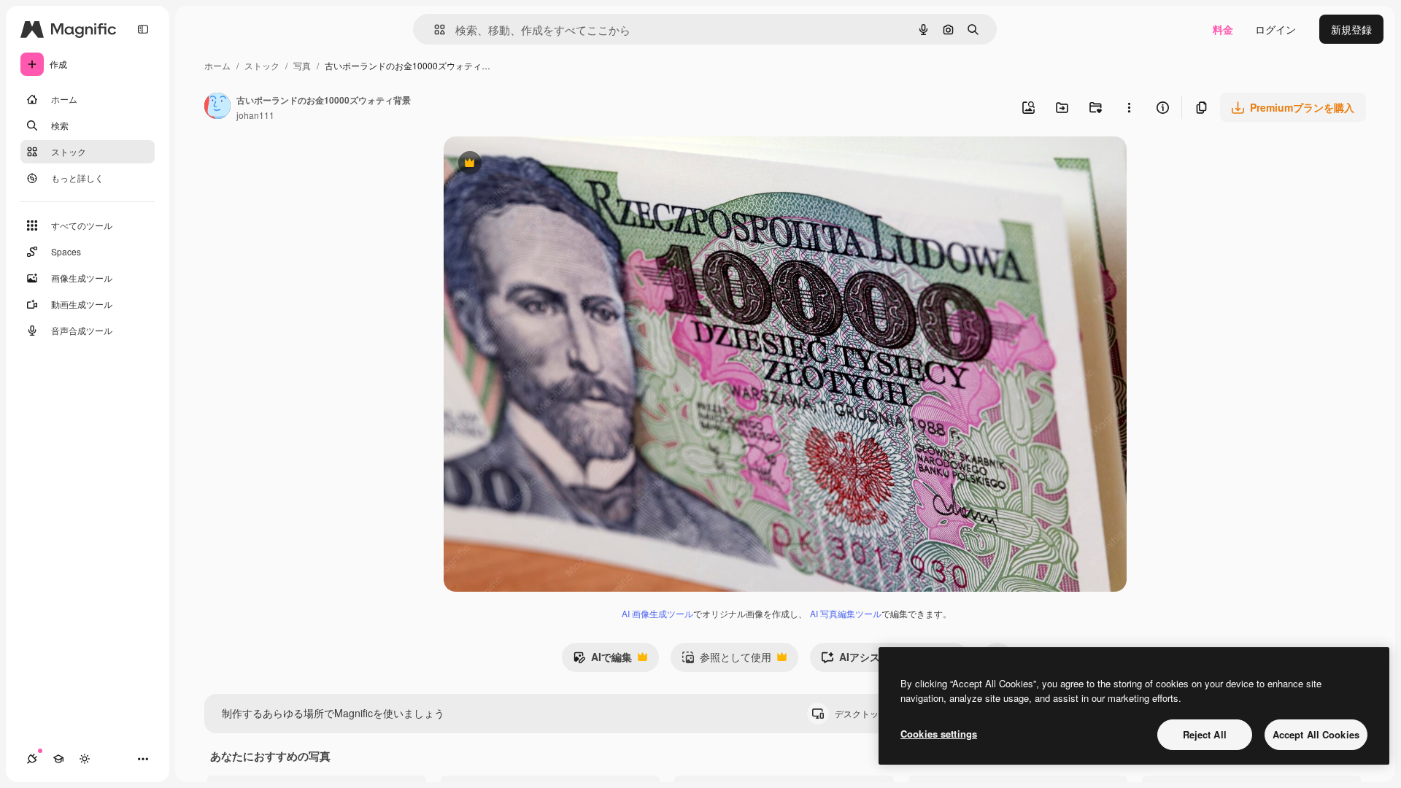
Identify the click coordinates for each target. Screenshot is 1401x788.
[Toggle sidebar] (143, 29)
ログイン (1275, 29)
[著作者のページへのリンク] (217, 107)
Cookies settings (938, 734)
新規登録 (1351, 29)
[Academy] (58, 758)
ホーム (217, 65)
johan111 (255, 115)
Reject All (1205, 734)
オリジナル (544, 164)
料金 (1223, 29)
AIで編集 (602, 660)
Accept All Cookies (1316, 734)
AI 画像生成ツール (657, 613)
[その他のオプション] (1128, 107)
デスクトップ (873, 713)
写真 (302, 65)
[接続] (32, 758)
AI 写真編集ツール (845, 613)
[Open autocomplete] (434, 29)
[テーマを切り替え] (84, 758)
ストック (261, 65)
